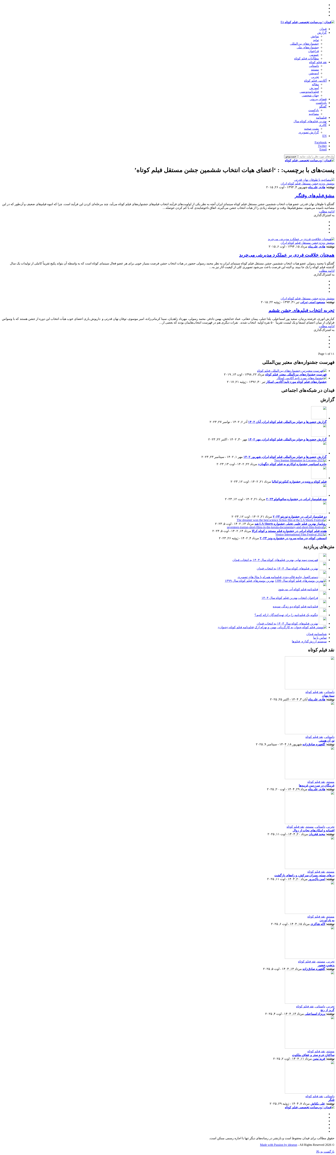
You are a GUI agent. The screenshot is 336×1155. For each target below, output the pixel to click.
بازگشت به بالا (325, 1151)
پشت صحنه (311, 128)
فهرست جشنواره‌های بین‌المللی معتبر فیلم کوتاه (296, 374)
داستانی (314, 65)
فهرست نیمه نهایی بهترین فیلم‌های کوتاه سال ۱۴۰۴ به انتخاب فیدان (275, 560)
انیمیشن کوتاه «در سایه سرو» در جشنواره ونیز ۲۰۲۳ (293, 538)
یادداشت (321, 102)
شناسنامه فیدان (316, 634)
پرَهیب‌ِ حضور (326, 965)
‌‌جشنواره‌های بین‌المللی (304, 43)
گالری (323, 125)
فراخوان (313, 51)
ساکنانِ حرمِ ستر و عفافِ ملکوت (313, 1055)
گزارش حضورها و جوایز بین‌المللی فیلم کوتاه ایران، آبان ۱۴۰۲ (287, 422)
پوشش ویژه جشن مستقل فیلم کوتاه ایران (307, 183)
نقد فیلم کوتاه (318, 62)
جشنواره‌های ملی (308, 47)
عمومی (314, 54)
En (282, 22)
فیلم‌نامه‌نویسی (309, 91)
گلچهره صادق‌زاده (314, 744)
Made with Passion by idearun (278, 1144)
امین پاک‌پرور (316, 879)
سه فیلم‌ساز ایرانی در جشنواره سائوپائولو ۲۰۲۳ (296, 499)
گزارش (322, 32)
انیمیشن (314, 73)
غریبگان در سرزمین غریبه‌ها (316, 785)
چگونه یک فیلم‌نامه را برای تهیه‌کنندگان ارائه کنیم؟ (286, 615)
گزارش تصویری (308, 132)
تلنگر (331, 1100)
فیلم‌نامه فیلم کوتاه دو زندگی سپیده (295, 606)
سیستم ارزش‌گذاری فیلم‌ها (309, 641)
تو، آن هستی (326, 740)
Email (323, 149)
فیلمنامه (321, 117)
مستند (315, 69)
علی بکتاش (318, 1103)
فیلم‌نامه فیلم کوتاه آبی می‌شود (298, 589)
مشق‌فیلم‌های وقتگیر (314, 195)
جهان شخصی (310, 95)
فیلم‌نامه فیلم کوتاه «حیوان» (236, 627)
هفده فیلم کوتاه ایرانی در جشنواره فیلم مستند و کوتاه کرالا (289, 531)
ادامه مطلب (326, 211)
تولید (316, 40)
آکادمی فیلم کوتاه (315, 80)
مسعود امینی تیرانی (312, 302)
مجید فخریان (317, 834)
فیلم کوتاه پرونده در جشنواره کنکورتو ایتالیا (299, 481)
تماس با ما (320, 637)
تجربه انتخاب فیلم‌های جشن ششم (301, 310)
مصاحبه (314, 114)
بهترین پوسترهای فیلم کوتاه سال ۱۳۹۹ (249, 580)
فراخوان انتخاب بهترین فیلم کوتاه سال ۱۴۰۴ (290, 597)
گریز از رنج (327, 1010)
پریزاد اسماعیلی (315, 1013)
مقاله (315, 84)
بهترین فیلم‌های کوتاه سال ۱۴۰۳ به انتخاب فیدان (287, 623)
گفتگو (323, 106)
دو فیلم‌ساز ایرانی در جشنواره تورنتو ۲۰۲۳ (300, 516)
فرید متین (319, 1058)
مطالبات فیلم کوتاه (306, 58)
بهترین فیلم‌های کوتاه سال (310, 121)
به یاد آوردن (327, 920)
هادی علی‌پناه (316, 187)
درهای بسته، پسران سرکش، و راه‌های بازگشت (304, 875)
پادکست (313, 110)
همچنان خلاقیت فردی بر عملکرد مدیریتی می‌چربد (286, 254)
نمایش (315, 36)
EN (324, 135)
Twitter (322, 146)
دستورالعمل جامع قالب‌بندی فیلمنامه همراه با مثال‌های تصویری (277, 577)
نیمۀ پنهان (328, 695)
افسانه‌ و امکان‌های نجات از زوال (313, 830)
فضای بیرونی (318, 99)
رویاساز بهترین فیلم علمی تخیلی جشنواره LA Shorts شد (291, 523)
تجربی (315, 77)
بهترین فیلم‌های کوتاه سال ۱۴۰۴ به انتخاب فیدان (287, 568)
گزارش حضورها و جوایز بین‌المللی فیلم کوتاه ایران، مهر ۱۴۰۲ (287, 439)
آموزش (314, 88)
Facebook (321, 142)
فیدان (323, 29)
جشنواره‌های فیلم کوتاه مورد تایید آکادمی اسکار (296, 381)
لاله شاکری (318, 924)
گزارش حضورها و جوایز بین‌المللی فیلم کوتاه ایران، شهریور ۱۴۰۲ (285, 456)
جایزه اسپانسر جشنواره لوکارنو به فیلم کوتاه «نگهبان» (292, 464)
